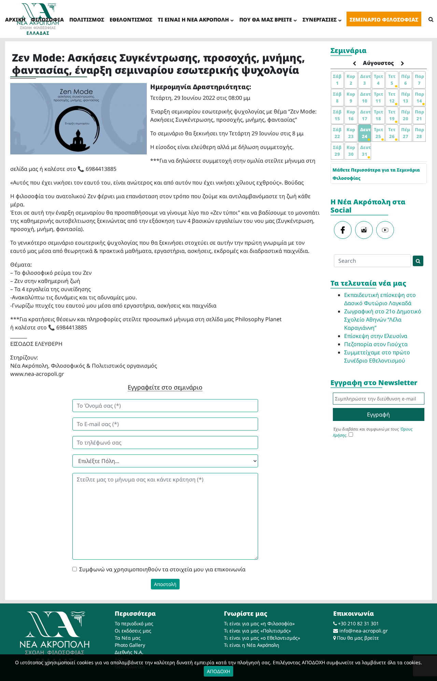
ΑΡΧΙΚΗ (15, 19)
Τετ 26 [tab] (391, 132)
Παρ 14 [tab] (419, 97)
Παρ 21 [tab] (419, 115)
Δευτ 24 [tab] (365, 132)
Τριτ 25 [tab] (378, 132)
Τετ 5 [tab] (391, 79)
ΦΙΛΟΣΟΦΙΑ (47, 19)
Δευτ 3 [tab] (365, 79)
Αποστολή (165, 584)
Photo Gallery (130, 645)
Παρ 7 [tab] (419, 79)
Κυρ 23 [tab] (351, 132)
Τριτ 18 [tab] (378, 115)
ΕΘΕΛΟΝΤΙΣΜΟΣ (131, 19)
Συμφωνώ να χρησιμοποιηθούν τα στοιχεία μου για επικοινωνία (162, 569)
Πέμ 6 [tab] (405, 79)
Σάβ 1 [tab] (337, 79)
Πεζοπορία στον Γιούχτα (376, 344)
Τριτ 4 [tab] (378, 79)
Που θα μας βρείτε (358, 638)
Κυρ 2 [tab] (351, 79)
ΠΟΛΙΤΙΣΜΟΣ (86, 19)
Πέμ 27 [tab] (405, 132)
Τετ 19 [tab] (391, 115)
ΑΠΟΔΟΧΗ (218, 671)
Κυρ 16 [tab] (351, 115)
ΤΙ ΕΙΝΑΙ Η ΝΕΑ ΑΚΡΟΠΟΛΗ (193, 19)
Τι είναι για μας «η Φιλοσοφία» (259, 623)
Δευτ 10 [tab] (365, 97)
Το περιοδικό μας (134, 623)
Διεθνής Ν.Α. (129, 652)
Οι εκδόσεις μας (133, 630)
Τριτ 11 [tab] (378, 97)
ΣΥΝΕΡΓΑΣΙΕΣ (319, 19)
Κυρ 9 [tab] (351, 97)
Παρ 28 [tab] (419, 132)
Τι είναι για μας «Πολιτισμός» (257, 630)
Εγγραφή (378, 414)
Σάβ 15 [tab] (337, 115)
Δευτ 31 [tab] (365, 150)
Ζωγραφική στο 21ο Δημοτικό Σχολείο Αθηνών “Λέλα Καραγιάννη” (382, 319)
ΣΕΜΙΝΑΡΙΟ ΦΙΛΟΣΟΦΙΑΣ (384, 19)
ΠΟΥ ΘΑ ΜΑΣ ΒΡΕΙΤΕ (265, 19)
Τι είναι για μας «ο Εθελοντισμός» (262, 638)
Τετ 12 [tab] (391, 97)
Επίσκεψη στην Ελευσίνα (375, 336)
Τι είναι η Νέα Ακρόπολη (251, 645)
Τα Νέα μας (128, 638)
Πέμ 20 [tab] (405, 115)
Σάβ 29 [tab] (337, 150)
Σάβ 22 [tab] (337, 132)
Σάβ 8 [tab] (337, 97)
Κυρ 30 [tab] (351, 150)
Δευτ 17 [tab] (365, 115)
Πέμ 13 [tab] (405, 97)
